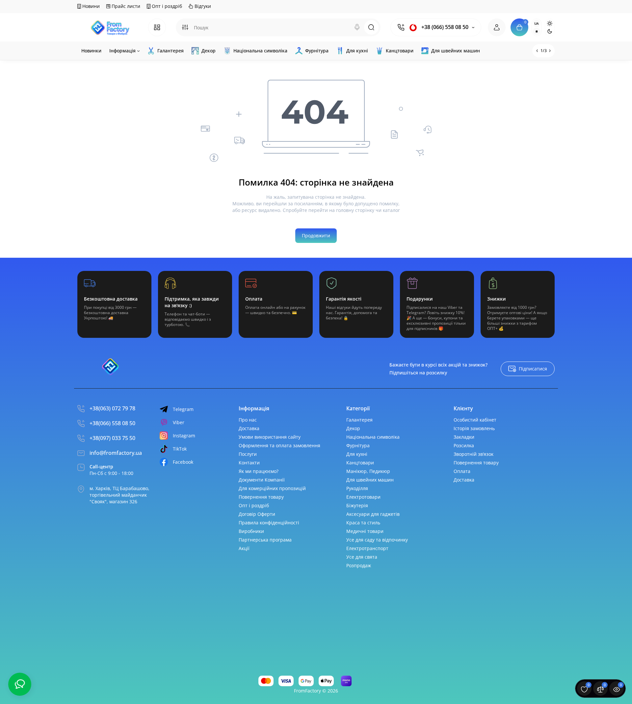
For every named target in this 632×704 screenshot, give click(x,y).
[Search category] (185, 27)
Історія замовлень (474, 428)
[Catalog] (157, 27)
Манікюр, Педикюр (368, 471)
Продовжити (316, 235)
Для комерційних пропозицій (272, 488)
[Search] (357, 27)
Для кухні (356, 454)
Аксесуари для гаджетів (373, 514)
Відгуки (202, 6)
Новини (90, 6)
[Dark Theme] (549, 31)
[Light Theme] (549, 23)
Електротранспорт (367, 548)
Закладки (464, 437)
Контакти (249, 462)
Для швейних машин (370, 480)
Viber (178, 422)
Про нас (248, 420)
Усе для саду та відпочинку (377, 540)
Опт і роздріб (166, 6)
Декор (353, 428)
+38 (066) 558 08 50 (444, 27)
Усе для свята (361, 557)
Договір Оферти (257, 514)
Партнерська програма (265, 540)
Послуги (248, 454)
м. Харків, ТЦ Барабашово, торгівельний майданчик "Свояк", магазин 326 (119, 495)
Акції (244, 548)
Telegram (183, 409)
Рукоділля (357, 488)
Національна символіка (373, 437)
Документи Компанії (262, 480)
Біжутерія (357, 505)
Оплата (462, 471)
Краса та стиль (363, 522)
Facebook (183, 462)
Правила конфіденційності (269, 522)
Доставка (249, 428)
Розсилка (464, 445)
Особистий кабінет (475, 420)
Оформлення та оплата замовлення (279, 445)
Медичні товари (364, 531)
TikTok (180, 449)
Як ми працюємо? (258, 471)
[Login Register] (497, 27)
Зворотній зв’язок (473, 454)
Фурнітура (358, 445)
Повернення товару (261, 497)
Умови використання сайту (270, 437)
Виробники (251, 531)
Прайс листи (125, 6)
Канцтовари (360, 462)
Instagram (184, 435)
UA (536, 23)
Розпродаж (358, 565)
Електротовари (363, 497)
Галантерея (359, 420)
